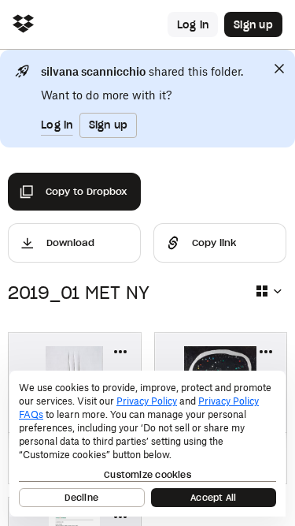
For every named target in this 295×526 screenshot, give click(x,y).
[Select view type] (268, 291)
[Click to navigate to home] (23, 25)
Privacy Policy (146, 401)
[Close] (279, 68)
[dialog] (147, 444)
